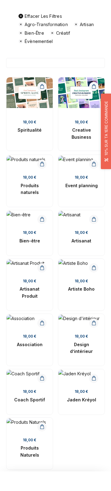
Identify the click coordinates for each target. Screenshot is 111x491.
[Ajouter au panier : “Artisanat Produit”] (42, 268)
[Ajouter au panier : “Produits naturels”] (42, 164)
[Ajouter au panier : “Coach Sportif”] (42, 378)
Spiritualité (30, 130)
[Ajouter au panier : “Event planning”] (93, 164)
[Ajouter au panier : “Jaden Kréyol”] (93, 378)
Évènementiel (39, 41)
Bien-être (34, 33)
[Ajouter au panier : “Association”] (42, 323)
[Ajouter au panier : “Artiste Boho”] (93, 268)
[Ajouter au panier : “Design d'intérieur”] (93, 323)
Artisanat (81, 240)
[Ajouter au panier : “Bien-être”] (42, 219)
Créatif (63, 33)
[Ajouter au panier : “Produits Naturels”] (42, 426)
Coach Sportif (29, 399)
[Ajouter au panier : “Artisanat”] (93, 219)
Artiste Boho (81, 289)
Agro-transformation (46, 24)
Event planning (81, 185)
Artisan (87, 24)
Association (30, 344)
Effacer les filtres (43, 16)
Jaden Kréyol (81, 399)
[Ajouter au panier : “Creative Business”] (93, 86)
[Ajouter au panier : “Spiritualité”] (42, 86)
